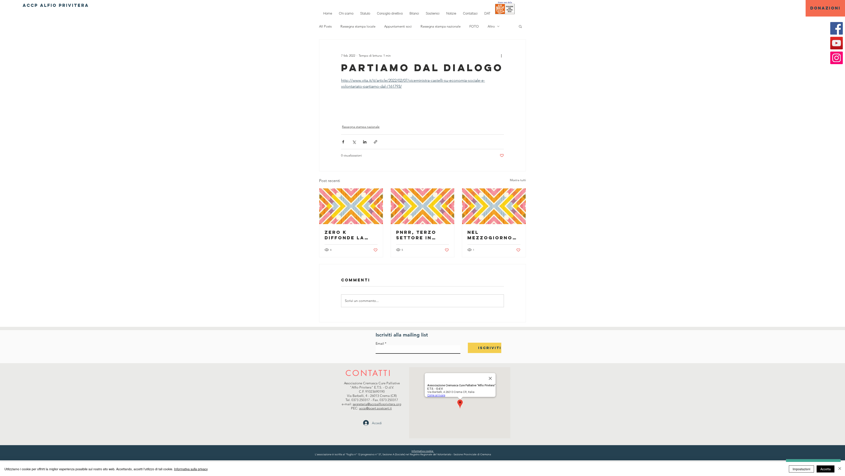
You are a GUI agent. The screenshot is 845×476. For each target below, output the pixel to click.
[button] (520, 26)
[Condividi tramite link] (375, 142)
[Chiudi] (839, 468)
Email (380, 343)
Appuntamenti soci (398, 26)
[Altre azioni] (501, 55)
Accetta (825, 469)
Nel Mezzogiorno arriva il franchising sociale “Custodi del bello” (490, 234)
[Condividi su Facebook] (343, 142)
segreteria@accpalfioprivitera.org (377, 404)
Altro (491, 26)
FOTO (474, 26)
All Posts (325, 26)
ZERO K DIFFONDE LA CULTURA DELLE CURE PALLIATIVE (351, 234)
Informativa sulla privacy (191, 469)
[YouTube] (836, 43)
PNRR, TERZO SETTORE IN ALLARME (416, 234)
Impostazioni (801, 469)
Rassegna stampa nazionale (441, 26)
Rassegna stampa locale (357, 26)
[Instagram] (836, 58)
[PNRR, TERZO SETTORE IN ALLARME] (422, 206)
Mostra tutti (518, 180)
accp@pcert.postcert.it (375, 408)
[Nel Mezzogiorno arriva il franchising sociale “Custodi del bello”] (494, 206)
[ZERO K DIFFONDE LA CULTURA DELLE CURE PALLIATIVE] (351, 206)
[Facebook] (836, 28)
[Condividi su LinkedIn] (365, 142)
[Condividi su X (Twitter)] (354, 142)
